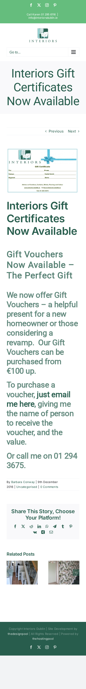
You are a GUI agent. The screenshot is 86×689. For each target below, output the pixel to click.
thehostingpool (43, 638)
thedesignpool (18, 634)
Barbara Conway (23, 482)
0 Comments (49, 487)
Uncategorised (26, 487)
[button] (10, 572)
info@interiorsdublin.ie (43, 17)
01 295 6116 (48, 14)
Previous (56, 131)
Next (72, 131)
